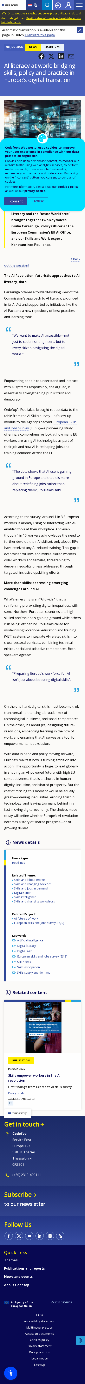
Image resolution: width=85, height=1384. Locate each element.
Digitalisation (22, 893)
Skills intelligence (25, 897)
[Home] (10, 5)
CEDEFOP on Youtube (29, 1236)
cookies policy (68, 187)
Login (58, 5)
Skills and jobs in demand (31, 888)
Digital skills (25, 951)
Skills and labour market (30, 880)
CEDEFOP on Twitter (19, 1236)
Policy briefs (16, 1093)
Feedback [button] (80, 1340)
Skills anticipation (28, 967)
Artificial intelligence (30, 940)
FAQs (39, 1315)
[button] (41, 56)
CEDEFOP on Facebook (9, 1236)
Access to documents (39, 1334)
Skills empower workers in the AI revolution (34, 1078)
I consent (15, 201)
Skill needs (24, 962)
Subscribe (18, 1194)
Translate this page (40, 35)
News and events (18, 1276)
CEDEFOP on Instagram (50, 1236)
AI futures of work (26, 918)
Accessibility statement (39, 1321)
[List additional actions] (38, 5)
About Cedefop (16, 1285)
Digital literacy (26, 946)
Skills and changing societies (33, 884)
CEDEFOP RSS (60, 1236)
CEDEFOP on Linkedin (39, 1236)
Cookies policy (39, 1340)
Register (68, 5)
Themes (11, 1260)
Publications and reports (24, 1268)
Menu (79, 5)
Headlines (18, 863)
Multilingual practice (39, 1327)
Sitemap (39, 1364)
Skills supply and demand (33, 972)
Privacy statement (39, 1346)
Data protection (39, 1352)
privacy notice (34, 191)
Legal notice (39, 1358)
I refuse (38, 201)
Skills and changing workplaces (34, 901)
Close (80, 30)
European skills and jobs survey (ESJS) (39, 923)
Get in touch (21, 1124)
